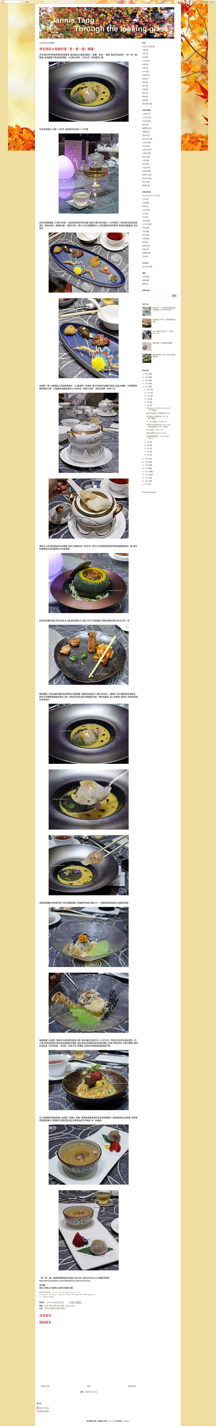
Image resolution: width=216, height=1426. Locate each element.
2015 (147, 478)
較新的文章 (45, 1386)
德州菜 (144, 135)
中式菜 (144, 121)
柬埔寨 (144, 75)
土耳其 (144, 61)
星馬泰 (144, 146)
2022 (147, 387)
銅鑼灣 (144, 253)
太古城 (144, 221)
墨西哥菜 (145, 128)
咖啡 (144, 125)
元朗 (144, 206)
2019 (147, 465)
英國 (144, 89)
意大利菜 (145, 139)
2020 (147, 462)
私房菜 (144, 168)
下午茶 (144, 117)
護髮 (144, 284)
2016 (147, 475)
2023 (147, 383)
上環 (144, 199)
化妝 (144, 277)
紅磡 (144, 239)
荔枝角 (144, 246)
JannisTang (48, 1297)
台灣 (144, 57)
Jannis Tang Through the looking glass (77, 1294)
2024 (147, 380)
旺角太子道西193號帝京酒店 (55, 1308)
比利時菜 (145, 150)
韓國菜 (144, 185)
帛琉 (144, 68)
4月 (148, 448)
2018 (147, 468)
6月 (148, 442)
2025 (147, 377)
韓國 (144, 97)
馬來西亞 (145, 104)
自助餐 (144, 171)
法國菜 (144, 153)
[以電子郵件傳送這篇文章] (70, 1302)
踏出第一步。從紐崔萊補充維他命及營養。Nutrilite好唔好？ (164, 309)
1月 (148, 455)
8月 (148, 402)
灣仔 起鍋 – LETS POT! (155, 430)
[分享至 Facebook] (77, 1302)
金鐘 (144, 249)
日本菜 (144, 142)
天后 (144, 217)
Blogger (126, 1421)
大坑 (144, 213)
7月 (148, 405)
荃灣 (144, 242)
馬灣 (144, 256)
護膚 (144, 280)
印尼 (144, 54)
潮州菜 (144, 157)
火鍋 (144, 160)
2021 (147, 459)
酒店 (144, 182)
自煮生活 (145, 175)
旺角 (50, 1306)
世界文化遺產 (147, 46)
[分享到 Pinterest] (80, 1302)
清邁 (144, 82)
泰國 (144, 79)
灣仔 (144, 235)
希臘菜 (144, 132)
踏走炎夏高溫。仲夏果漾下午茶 (157, 413)
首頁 (88, 1386)
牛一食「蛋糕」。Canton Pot (156, 422)
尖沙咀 (144, 224)
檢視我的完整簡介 (43, 1411)
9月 (148, 399)
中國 (144, 50)
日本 (144, 71)
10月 (149, 396)
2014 (147, 481)
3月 (148, 452)
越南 (144, 93)
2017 (147, 471)
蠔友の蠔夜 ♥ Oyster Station (156, 433)
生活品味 (145, 267)
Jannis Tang (44, 1408)
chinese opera (70, 1306)
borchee (111, 1421)
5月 (148, 445)
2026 (147, 374)
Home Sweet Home (149, 196)
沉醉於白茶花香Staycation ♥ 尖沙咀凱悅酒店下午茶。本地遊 (158, 426)
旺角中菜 (56, 1306)
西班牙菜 (145, 178)
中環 (144, 203)
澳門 (144, 86)
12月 (149, 389)
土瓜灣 (144, 210)
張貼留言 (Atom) (91, 1392)
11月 (149, 393)
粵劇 (62, 1306)
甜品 (144, 164)
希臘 (144, 64)
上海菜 (144, 114)
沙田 (144, 231)
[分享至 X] (75, 1302)
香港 (144, 100)
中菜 (46, 1306)
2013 (147, 484)
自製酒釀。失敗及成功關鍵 (162, 343)
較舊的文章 (132, 1386)
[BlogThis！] (73, 1302)
